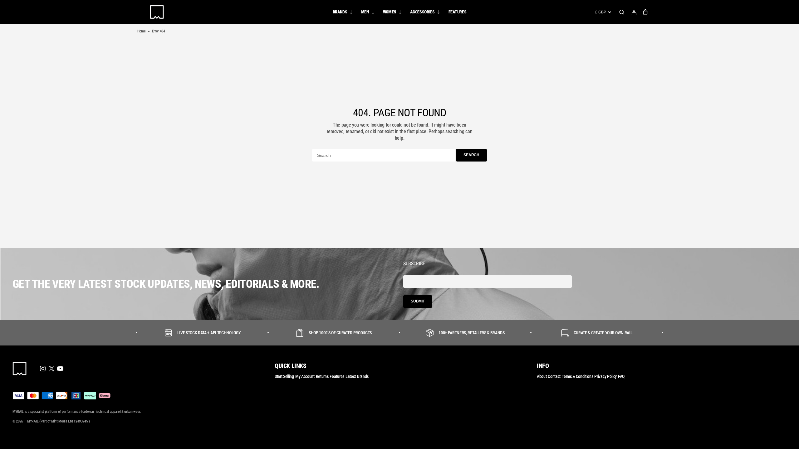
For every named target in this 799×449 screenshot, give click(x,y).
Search (621, 12)
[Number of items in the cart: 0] (645, 12)
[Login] (634, 12)
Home (141, 31)
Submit (418, 301)
